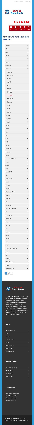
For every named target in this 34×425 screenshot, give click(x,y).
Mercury (7, 195)
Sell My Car (9, 371)
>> (11, 273)
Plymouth (8, 218)
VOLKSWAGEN (9, 262)
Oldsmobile (8, 215)
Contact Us (9, 376)
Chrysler (7, 69)
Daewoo (7, 115)
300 (8, 109)
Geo (6, 139)
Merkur (7, 199)
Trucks (8, 336)
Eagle (7, 129)
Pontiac (7, 222)
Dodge (7, 125)
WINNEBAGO (9, 268)
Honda (7, 145)
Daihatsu (8, 119)
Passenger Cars (10, 330)
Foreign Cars (10, 339)
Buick (7, 59)
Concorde (10, 75)
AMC (6, 49)
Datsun (7, 122)
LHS (8, 85)
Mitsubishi (8, 205)
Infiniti (7, 155)
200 (8, 105)
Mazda (7, 189)
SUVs (7, 333)
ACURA (7, 45)
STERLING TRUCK (11, 248)
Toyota (7, 258)
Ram (6, 228)
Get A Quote (9, 373)
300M (9, 82)
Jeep (6, 169)
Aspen (9, 112)
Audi (6, 52)
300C (9, 79)
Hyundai (7, 152)
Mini (6, 202)
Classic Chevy (10, 345)
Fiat (6, 132)
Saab (7, 235)
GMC (7, 142)
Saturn (7, 238)
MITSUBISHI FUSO (11, 209)
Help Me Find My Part (11, 368)
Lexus (7, 182)
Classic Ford (9, 348)
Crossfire (10, 99)
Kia (6, 175)
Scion (7, 242)
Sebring (9, 72)
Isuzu (7, 162)
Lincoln (7, 185)
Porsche (7, 225)
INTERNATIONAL (10, 159)
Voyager (9, 95)
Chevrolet (8, 65)
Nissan (7, 212)
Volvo (7, 265)
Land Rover (8, 179)
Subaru (7, 252)
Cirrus (9, 89)
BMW (7, 55)
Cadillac (7, 62)
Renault (7, 232)
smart (7, 245)
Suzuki (7, 255)
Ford (6, 135)
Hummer (8, 149)
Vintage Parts (10, 351)
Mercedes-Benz (10, 192)
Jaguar (7, 165)
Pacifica (9, 102)
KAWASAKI (8, 172)
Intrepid (9, 92)
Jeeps (7, 342)
